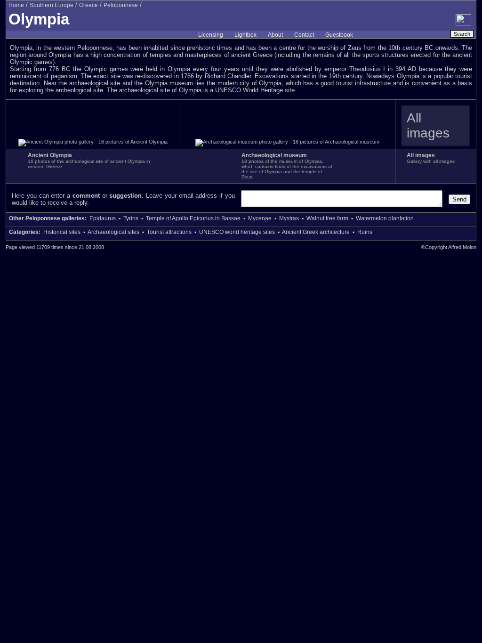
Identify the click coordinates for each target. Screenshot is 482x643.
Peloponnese (121, 5)
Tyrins (130, 218)
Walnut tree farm (327, 218)
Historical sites (61, 232)
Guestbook (339, 35)
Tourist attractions (169, 232)
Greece (88, 5)
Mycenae (260, 218)
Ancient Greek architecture (316, 232)
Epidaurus (102, 218)
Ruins (364, 232)
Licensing (210, 35)
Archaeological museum (274, 155)
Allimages (428, 125)
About (275, 35)
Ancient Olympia (50, 155)
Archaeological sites (113, 232)
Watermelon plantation (385, 218)
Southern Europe (51, 5)
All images (421, 155)
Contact (304, 35)
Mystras (289, 218)
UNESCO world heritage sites (237, 232)
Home (16, 5)
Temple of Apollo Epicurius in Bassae (193, 218)
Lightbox (245, 35)
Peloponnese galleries (55, 218)
